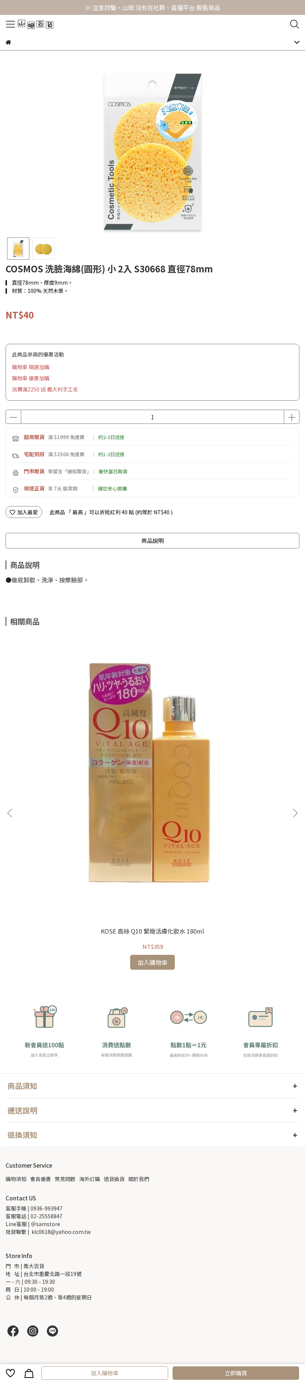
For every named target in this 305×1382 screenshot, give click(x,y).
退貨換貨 (114, 1179)
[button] (294, 813)
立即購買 (236, 1373)
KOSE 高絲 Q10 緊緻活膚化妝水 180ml (152, 931)
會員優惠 (40, 1179)
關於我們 (138, 1179)
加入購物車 (105, 1373)
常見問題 (65, 1179)
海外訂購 (89, 1179)
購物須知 (16, 1179)
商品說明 (152, 540)
